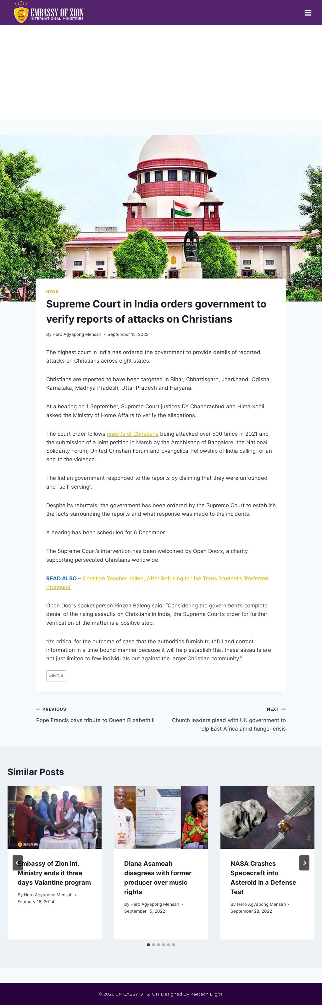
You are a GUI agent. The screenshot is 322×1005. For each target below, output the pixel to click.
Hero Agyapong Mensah (77, 334)
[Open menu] (307, 12)
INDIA (56, 675)
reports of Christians (132, 434)
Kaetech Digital (207, 994)
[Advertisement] (161, 72)
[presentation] (55, 817)
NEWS (52, 291)
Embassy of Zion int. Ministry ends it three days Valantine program (54, 873)
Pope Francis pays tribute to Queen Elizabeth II (95, 715)
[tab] (148, 944)
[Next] (304, 862)
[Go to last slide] (18, 862)
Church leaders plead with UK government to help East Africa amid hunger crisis (229, 719)
